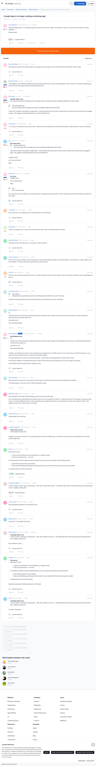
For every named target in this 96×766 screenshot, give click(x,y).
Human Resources (40, 717)
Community (10, 9)
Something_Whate (14, 483)
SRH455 (11, 557)
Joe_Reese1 (12, 210)
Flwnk (10, 449)
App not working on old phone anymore (14, 630)
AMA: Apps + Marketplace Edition (13, 646)
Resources (11, 728)
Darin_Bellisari (13, 25)
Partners (10, 732)
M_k (10, 141)
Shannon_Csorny (14, 394)
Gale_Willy (12, 227)
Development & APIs (9, 643)
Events (62, 709)
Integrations (12, 709)
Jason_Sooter (13, 502)
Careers (35, 736)
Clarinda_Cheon (13, 240)
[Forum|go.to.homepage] (13, 3)
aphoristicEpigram (13, 682)
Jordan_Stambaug (14, 427)
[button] (2, 4)
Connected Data (13, 725)
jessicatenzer (11, 671)
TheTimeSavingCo (13, 665)
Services (10, 736)
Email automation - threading (12, 641)
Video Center (64, 713)
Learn (62, 702)
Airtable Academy (66, 706)
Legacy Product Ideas (9, 638)
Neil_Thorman (13, 532)
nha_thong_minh (13, 291)
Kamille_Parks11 (13, 81)
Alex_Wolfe (11, 687)
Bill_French (12, 96)
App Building (12, 717)
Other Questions (33, 9)
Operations (37, 713)
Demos (62, 717)
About (35, 732)
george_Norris (13, 519)
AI (8, 721)
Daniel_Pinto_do (13, 414)
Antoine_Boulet (13, 377)
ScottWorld (11, 676)
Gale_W (11, 272)
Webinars (63, 725)
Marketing (37, 709)
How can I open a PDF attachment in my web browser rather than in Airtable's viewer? (28, 652)
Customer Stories (66, 721)
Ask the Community (21, 9)
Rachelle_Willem (13, 64)
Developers (11, 740)
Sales (36, 721)
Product (36, 706)
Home (3, 9)
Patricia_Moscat (13, 257)
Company (36, 728)
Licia (10, 598)
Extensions (11, 713)
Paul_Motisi (12, 124)
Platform (11, 702)
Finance (36, 725)
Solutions (37, 702)
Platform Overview (14, 706)
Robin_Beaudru (13, 310)
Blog (34, 740)
